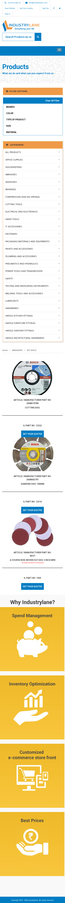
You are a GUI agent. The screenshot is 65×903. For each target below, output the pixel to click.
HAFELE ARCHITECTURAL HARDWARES (24, 338)
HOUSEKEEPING (13, 167)
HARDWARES (12, 308)
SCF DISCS (31, 350)
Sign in (7, 14)
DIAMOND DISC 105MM (32, 484)
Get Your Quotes (26, 8)
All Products (13, 152)
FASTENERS (11, 233)
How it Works (10, 8)
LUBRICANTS (11, 300)
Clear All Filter (52, 100)
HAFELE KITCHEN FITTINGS (19, 315)
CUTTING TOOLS (13, 204)
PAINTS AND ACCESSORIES (19, 248)
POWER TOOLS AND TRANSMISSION (24, 271)
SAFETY (9, 278)
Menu (59, 50)
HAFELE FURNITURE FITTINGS (20, 323)
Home (5, 350)
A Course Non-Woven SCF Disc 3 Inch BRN (32, 560)
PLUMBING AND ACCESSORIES (21, 256)
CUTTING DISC (32, 407)
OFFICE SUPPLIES (14, 159)
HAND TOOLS (12, 219)
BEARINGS (10, 189)
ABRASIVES (11, 174)
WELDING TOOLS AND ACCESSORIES (24, 293)
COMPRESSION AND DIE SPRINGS (22, 196)
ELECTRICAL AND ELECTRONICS (21, 211)
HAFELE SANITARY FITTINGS (19, 330)
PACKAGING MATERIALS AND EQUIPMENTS (27, 241)
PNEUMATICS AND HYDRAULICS (21, 263)
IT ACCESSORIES (13, 226)
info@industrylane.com (38, 3)
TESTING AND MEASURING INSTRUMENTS (27, 285)
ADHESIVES (11, 182)
